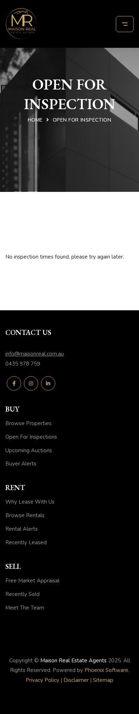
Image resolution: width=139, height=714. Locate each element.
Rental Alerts (21, 528)
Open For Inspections (31, 436)
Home (35, 120)
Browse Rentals (25, 515)
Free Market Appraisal (32, 580)
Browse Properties (28, 423)
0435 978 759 (22, 363)
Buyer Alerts (20, 463)
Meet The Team (24, 607)
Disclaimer (76, 680)
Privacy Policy (42, 680)
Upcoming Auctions (28, 450)
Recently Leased (26, 542)
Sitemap (103, 680)
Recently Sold (22, 594)
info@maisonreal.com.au (34, 353)
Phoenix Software (106, 670)
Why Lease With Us (30, 501)
